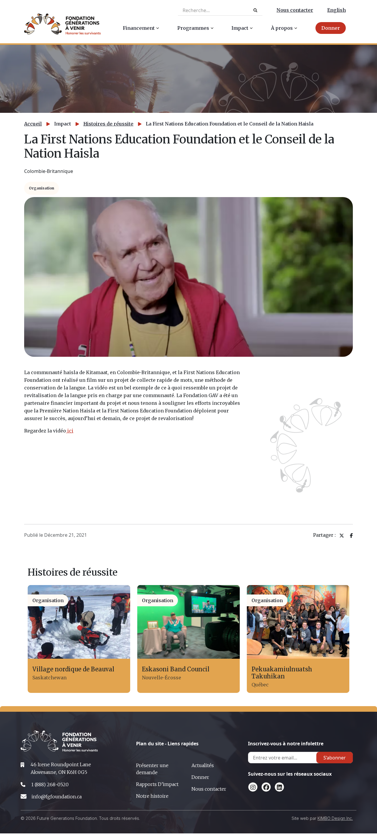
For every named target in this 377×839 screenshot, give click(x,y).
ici (69, 431)
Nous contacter (295, 10)
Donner (200, 777)
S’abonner (334, 757)
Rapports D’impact (157, 784)
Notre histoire (152, 796)
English (336, 10)
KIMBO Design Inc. (335, 818)
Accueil (33, 124)
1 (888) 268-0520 (50, 784)
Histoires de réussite (108, 124)
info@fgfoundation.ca (57, 797)
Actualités (202, 765)
